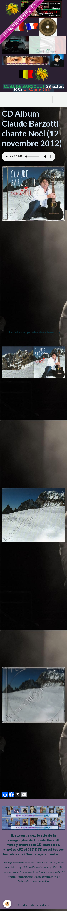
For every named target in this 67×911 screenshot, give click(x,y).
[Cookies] (7, 904)
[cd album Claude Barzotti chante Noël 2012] (33, 193)
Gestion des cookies (33, 905)
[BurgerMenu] (57, 99)
